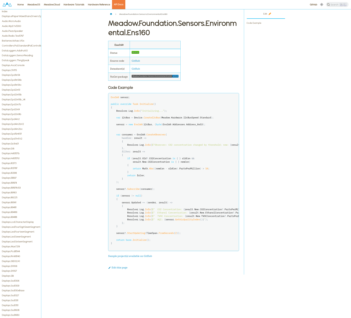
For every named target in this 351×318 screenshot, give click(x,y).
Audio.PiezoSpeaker (12, 31)
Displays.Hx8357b (11, 153)
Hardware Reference (99, 4)
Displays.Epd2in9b (11, 114)
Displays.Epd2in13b (12, 94)
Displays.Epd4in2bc (12, 129)
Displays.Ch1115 (9, 70)
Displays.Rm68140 (11, 256)
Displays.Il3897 (9, 177)
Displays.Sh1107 (9, 270)
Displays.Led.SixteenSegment (17, 241)
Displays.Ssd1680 (10, 315)
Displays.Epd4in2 (11, 119)
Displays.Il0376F (10, 168)
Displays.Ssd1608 (10, 310)
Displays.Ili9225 (9, 197)
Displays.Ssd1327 (10, 295)
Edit (265, 13)
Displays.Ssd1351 (10, 305)
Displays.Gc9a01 (10, 143)
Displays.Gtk (8, 148)
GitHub (313, 4)
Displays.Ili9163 (9, 192)
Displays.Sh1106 (9, 266)
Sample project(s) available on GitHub (130, 256)
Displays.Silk (8, 275)
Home (20, 4)
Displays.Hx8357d (10, 158)
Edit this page (120, 267)
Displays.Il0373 (9, 163)
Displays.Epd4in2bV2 (13, 124)
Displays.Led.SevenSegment (16, 236)
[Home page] (111, 14)
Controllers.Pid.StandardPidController (21, 45)
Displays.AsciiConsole (13, 65)
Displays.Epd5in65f (12, 133)
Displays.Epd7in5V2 (12, 138)
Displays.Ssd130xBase (13, 290)
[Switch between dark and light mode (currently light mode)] (321, 4)
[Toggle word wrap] (229, 97)
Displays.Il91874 (9, 182)
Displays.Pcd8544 (11, 251)
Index (4, 11)
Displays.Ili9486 (9, 212)
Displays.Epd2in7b (11, 104)
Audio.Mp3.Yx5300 (11, 26)
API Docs (118, 4)
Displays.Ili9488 (9, 217)
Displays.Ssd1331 (10, 300)
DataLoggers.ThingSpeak (15, 60)
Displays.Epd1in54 (11, 75)
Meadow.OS (33, 4)
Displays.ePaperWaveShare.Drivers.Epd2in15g (21, 16)
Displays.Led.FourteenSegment (18, 231)
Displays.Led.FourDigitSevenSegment (21, 227)
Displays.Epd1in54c (12, 84)
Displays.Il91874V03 (11, 187)
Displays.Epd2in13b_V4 (13, 99)
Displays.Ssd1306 (10, 280)
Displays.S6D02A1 (11, 261)
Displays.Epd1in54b (12, 80)
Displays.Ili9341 (9, 202)
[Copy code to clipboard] (235, 97)
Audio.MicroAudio (11, 21)
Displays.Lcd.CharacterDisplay (18, 222)
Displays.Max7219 (11, 246)
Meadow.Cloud (52, 4)
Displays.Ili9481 (9, 207)
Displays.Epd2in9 (11, 109)
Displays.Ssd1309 (10, 285)
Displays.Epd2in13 (11, 89)
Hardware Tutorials (74, 4)
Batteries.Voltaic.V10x (13, 40)
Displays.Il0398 (9, 173)
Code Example (254, 23)
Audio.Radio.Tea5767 (13, 35)
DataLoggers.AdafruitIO (15, 50)
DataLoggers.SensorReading (17, 55)
